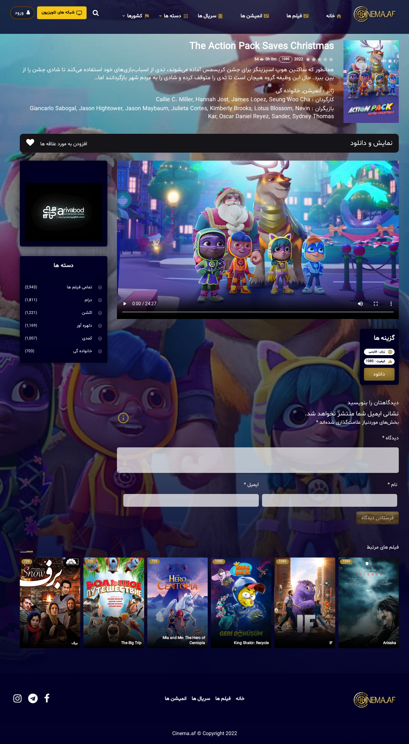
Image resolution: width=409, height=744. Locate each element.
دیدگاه (390, 438)
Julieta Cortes (189, 109)
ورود (20, 12)
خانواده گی (288, 91)
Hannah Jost (212, 100)
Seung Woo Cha (289, 100)
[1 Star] (331, 59)
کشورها (134, 15)
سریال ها (207, 15)
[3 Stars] (319, 59)
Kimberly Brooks (230, 109)
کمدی (87, 338)
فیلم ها (294, 15)
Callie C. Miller (174, 100)
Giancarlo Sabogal (53, 109)
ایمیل (251, 484)
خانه (330, 15)
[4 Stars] (314, 59)
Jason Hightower (100, 109)
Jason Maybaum (146, 109)
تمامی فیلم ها (79, 287)
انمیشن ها (251, 15)
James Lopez (248, 100)
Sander (280, 117)
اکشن (87, 313)
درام (88, 300)
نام (392, 484)
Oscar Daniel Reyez (244, 117)
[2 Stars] (325, 59)
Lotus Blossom (273, 109)
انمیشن (312, 91)
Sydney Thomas (313, 117)
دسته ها (172, 15)
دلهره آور (84, 326)
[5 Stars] (308, 59)
